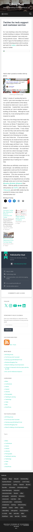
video (21, 507)
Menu (6, 14)
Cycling (15, 484)
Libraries (7, 391)
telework (4, 507)
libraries (16, 493)
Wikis (22, 513)
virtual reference (24, 510)
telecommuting (22, 504)
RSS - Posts (13, 344)
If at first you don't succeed (12, 357)
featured (21, 484)
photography (5, 496)
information (12, 487)
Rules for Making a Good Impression (14, 364)
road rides (13, 499)
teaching (13, 504)
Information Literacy (22, 487)
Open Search (30, 14)
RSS (19, 499)
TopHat (10, 507)
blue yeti (16, 479)
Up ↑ (16, 528)
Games (7, 386)
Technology (9, 274)
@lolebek (12, 183)
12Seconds (6, 190)
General (7, 389)
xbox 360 (17, 516)
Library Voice (16, 4)
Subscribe (8, 330)
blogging (4, 479)
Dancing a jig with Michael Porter (13, 359)
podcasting (14, 496)
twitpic (14, 45)
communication (10, 277)
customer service (6, 484)
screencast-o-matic (7, 502)
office (21, 493)
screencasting (17, 502)
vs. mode (4, 513)
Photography (8, 394)
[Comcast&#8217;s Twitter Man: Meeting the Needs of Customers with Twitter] (9, 220)
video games (14, 510)
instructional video (7, 493)
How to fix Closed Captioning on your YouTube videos (8, 240)
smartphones (5, 504)
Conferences (8, 384)
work (11, 516)
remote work (5, 499)
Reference (21, 496)
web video (16, 513)
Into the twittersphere (12, 286)
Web (15, 274)
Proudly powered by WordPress (16, 524)
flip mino (28, 484)
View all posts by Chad (20, 263)
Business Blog (24, 479)
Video (6, 402)
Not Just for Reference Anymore (13, 371)
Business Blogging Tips (11, 362)
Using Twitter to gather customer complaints (20, 218)
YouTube (24, 516)
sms (17, 277)
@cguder (6, 183)
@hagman (19, 183)
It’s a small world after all (13, 283)
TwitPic (16, 188)
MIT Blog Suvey (9, 354)
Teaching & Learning (10, 397)
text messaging (23, 277)
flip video (4, 487)
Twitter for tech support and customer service (15, 23)
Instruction (16, 490)
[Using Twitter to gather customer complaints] (21, 213)
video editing (5, 510)
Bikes (6, 381)
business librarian (6, 481)
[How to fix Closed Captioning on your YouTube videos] (8, 235)
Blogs (10, 479)
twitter (8, 278)
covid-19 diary (25, 481)
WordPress (8, 407)
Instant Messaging (7, 490)
